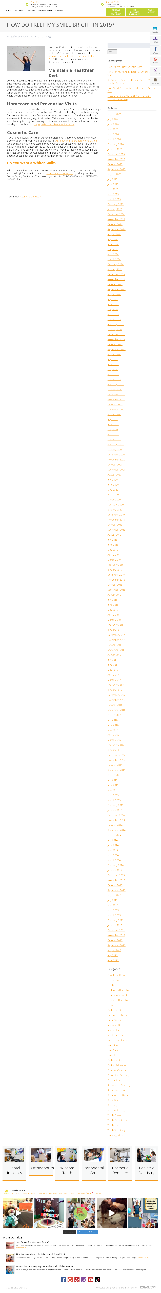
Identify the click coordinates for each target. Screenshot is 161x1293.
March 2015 (114, 800)
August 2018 (114, 595)
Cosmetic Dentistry (30, 197)
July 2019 (113, 540)
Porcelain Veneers (117, 1070)
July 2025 (113, 180)
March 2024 (114, 260)
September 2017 (117, 650)
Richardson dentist (118, 1091)
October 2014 (115, 825)
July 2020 (113, 480)
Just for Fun (114, 1030)
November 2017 (116, 640)
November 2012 (116, 936)
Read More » (21, 1247)
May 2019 (113, 550)
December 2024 (116, 215)
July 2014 (113, 840)
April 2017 (113, 675)
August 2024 (114, 235)
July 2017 (113, 660)
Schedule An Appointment (115, 12)
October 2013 (115, 886)
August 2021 (114, 415)
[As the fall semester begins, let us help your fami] (143, 1213)
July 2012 (113, 956)
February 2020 (116, 505)
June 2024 (113, 245)
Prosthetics (114, 1081)
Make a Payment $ (151, 12)
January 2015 (115, 810)
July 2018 (113, 600)
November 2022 (116, 340)
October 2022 (115, 345)
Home (8, 11)
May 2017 (113, 670)
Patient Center (45, 11)
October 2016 (115, 705)
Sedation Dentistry (118, 1095)
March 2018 (114, 620)
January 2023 (115, 330)
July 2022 (113, 360)
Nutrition (113, 1045)
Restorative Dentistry (119, 1086)
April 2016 (113, 735)
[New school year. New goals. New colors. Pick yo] (112, 1213)
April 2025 (113, 195)
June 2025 (113, 185)
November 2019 (116, 520)
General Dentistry (117, 1015)
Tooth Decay (114, 1115)
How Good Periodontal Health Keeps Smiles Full (131, 90)
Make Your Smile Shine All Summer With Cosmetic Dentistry (129, 98)
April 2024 (113, 255)
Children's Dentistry (118, 990)
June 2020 (113, 485)
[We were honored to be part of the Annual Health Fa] (18, 1213)
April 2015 (113, 795)
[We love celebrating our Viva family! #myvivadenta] (49, 1213)
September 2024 (117, 230)
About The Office (117, 975)
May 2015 (113, 790)
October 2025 (115, 165)
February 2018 (116, 625)
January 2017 (115, 690)
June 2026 (113, 124)
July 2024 (113, 240)
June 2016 (113, 725)
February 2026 (116, 145)
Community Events (118, 995)
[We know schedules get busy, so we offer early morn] (80, 1213)
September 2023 (117, 290)
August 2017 (114, 655)
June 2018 (113, 605)
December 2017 (116, 635)
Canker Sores (115, 980)
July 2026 (113, 119)
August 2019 (114, 535)
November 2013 (116, 881)
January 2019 (115, 570)
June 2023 (113, 305)
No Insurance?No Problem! (134, 12)
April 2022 (113, 375)
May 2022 (113, 370)
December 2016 (116, 695)
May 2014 (113, 850)
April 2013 (113, 911)
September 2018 (117, 590)
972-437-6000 (130, 6)
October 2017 (115, 645)
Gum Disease (115, 1020)
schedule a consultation (60, 174)
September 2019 (117, 530)
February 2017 (116, 685)
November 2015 (116, 760)
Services (31, 11)
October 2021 (115, 405)
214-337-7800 (51, 6)
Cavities (112, 985)
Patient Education (117, 1065)
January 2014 (115, 871)
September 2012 (117, 946)
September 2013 (117, 891)
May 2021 (113, 430)
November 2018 (116, 580)
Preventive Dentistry (119, 1075)
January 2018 (115, 630)
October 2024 (115, 225)
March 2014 (114, 860)
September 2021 (117, 410)
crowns (111, 1005)
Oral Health (114, 1055)
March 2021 (114, 440)
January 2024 (115, 270)
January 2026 (115, 150)
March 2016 (114, 740)
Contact (59, 11)
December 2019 (116, 515)
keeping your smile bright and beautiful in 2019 (72, 57)
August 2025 (114, 175)
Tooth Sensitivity (116, 1131)
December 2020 (116, 455)
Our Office (19, 11)
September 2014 (117, 830)
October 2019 (115, 525)
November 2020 (116, 460)
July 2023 (113, 300)
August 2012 (114, 951)
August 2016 (114, 715)
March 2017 (114, 680)
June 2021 (113, 425)
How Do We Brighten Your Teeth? (125, 67)
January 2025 (115, 210)
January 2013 (115, 926)
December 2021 (116, 395)
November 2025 (116, 160)
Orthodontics (115, 1060)
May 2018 (113, 610)
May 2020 (113, 490)
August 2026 (114, 114)
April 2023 (113, 315)
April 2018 (113, 615)
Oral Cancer (114, 1050)
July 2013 (113, 900)
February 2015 (116, 805)
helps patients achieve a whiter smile (54, 125)
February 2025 (116, 205)
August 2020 (114, 475)
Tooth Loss (113, 1126)
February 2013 (116, 921)
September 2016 (117, 710)
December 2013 (116, 876)
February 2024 (116, 265)
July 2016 (113, 720)
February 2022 (116, 385)
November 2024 (116, 220)
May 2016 (113, 730)
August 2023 (114, 295)
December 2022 (116, 335)
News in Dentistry (117, 1040)
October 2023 (115, 285)
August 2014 (114, 835)
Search (112, 52)
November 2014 (116, 820)
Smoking (112, 1105)
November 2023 (116, 280)
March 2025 (114, 200)
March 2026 (114, 140)
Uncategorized (116, 1136)
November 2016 (116, 700)
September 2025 (117, 170)
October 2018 (115, 585)
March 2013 (114, 916)
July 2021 (113, 420)
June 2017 (113, 665)
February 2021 (116, 445)
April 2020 (113, 495)
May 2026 (113, 129)
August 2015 (114, 775)
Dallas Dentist (115, 1010)
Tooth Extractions (117, 1120)
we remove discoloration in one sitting (76, 141)
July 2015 (113, 780)
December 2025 (116, 155)
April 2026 (113, 135)
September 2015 (117, 770)
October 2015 (115, 765)
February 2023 (116, 325)
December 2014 (116, 815)
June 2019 (113, 545)
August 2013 (114, 895)
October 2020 (115, 465)
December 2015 (116, 755)
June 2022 (113, 365)
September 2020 (117, 470)
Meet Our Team (116, 1035)
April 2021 (113, 435)
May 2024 (113, 250)
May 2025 (113, 190)
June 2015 (113, 785)
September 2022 (117, 350)
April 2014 (113, 855)
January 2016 (115, 750)
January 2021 (115, 450)
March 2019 (114, 560)
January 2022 (115, 390)
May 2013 (113, 905)
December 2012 (116, 931)
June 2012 (113, 961)
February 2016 (116, 745)
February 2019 (116, 565)
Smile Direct (114, 1100)
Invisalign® (114, 1025)
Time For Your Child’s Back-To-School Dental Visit (132, 73)
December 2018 (116, 575)
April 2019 (113, 555)
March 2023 (114, 320)
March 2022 (114, 380)
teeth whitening (116, 1110)
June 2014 (113, 845)
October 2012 (115, 941)
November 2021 (116, 400)
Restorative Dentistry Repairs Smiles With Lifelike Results (130, 81)
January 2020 (115, 510)
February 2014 (116, 866)
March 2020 (114, 500)
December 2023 (116, 275)
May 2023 (113, 310)
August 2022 (114, 355)
